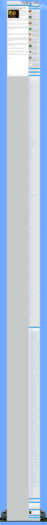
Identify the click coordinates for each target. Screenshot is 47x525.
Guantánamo (30, 189)
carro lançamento (31, 110)
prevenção (30, 265)
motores (30, 235)
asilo (29, 88)
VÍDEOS (30, 320)
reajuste (30, 272)
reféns (30, 274)
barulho (30, 94)
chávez (30, 116)
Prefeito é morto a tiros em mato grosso (34, 464)
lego (29, 220)
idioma (30, 196)
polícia (30, 256)
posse (30, 262)
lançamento (30, 218)
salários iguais (30, 281)
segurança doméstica (31, 288)
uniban (30, 317)
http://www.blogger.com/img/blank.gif (33, 195)
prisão (30, 266)
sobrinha (30, 296)
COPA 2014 (30, 124)
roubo (29, 279)
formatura (30, 178)
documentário (30, 147)
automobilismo (30, 92)
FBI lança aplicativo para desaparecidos (34, 459)
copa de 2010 (30, 125)
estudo (30, 166)
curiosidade (30, 131)
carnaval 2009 (30, 109)
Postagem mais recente (10, 74)
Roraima (30, 278)
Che (29, 117)
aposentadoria (30, 85)
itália (29, 211)
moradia (30, 233)
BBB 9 (30, 95)
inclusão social (30, 200)
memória (30, 226)
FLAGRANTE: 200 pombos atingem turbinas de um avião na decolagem (35, 17)
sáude (30, 286)
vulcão (30, 324)
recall (29, 273)
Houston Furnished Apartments (29, 520)
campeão (30, 104)
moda (29, 231)
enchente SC (30, 158)
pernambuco (30, 250)
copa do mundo (31, 126)
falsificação (30, 171)
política (30, 257)
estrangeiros (30, 165)
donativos (30, 149)
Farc (29, 172)
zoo (29, 325)
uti (29, 318)
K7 (29, 217)
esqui (29, 164)
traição (30, 311)
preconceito (30, 263)
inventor (30, 208)
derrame (30, 135)
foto (29, 181)
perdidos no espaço (31, 249)
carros (30, 111)
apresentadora (30, 86)
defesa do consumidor (31, 133)
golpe (29, 187)
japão (29, 212)
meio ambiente (30, 225)
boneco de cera (31, 100)
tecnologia (30, 304)
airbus (30, 79)
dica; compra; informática (32, 140)
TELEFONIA (30, 305)
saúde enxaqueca (31, 287)
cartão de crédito (31, 112)
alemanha (30, 80)
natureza (30, 241)
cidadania (30, 118)
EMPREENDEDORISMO (32, 156)
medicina (30, 224)
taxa (29, 303)
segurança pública (31, 289)
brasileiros (30, 102)
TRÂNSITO (30, 312)
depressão (30, 134)
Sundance (30, 301)
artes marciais (30, 87)
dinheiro (30, 141)
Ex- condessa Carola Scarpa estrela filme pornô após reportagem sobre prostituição (35, 11)
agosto (31, 330)
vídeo (29, 319)
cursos (30, 132)
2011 (30, 328)
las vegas (30, 219)
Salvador (30, 282)
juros (29, 216)
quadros (30, 270)
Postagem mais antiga (25, 74)
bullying (30, 103)
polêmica (30, 255)
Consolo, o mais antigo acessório (35, 33)
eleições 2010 (30, 155)
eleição (30, 154)
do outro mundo (31, 146)
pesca (30, 251)
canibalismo (30, 108)
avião (29, 93)
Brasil (29, 101)
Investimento (30, 209)
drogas (30, 150)
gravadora (30, 188)
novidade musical (31, 242)
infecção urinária (31, 203)
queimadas (30, 271)
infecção (30, 202)
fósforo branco (30, 180)
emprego (30, 157)
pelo (29, 248)
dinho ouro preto (31, 142)
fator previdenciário (31, 173)
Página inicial (18, 74)
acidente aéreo (30, 78)
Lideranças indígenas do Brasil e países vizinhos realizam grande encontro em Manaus (17, 8)
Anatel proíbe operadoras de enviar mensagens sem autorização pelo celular (35, 46)
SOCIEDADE (30, 297)
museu (30, 239)
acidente (30, 77)
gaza (29, 185)
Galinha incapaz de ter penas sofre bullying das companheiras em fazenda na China (35, 58)
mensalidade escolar (31, 227)
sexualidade (30, 295)
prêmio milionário (31, 264)
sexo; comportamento (31, 294)
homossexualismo (31, 194)
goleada (30, 186)
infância (30, 201)
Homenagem (30, 193)
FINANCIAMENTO (31, 177)
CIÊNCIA (30, 119)
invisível (30, 210)
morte (29, 234)
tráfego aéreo (30, 310)
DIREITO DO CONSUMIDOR (32, 143)
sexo (29, 293)
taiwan (30, 302)
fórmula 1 (30, 179)
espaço (30, 162)
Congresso (30, 123)
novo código (30, 243)
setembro (31, 329)
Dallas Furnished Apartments (23, 520)
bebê (29, 96)
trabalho (30, 309)
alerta (29, 81)
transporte (30, 313)
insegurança (30, 204)
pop (29, 258)
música (30, 240)
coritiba (30, 127)
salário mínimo (30, 280)
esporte (30, 163)
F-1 (29, 170)
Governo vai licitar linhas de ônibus (34, 458)
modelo (30, 232)
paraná (30, 247)
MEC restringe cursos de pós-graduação (34, 455)
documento (30, 148)
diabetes (30, 139)
